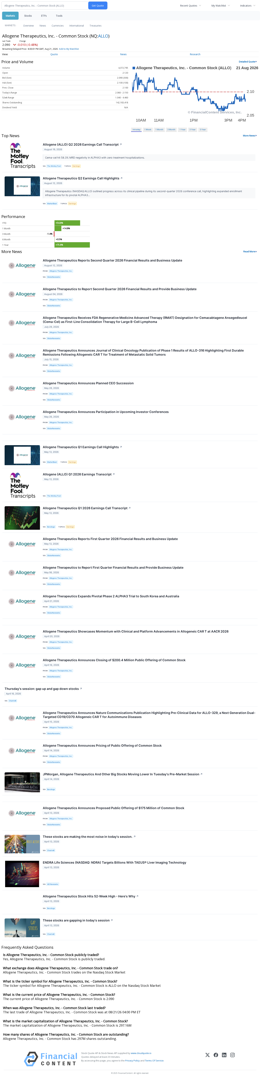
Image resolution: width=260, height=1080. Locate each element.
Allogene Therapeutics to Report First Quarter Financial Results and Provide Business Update (113, 567)
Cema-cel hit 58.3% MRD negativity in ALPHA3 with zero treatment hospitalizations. (95, 157)
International (76, 25)
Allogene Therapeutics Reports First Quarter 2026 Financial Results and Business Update (110, 539)
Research (195, 54)
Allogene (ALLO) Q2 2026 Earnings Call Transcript (82, 144)
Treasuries (95, 25)
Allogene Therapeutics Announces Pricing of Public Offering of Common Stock (102, 745)
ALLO (103, 36)
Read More (249, 251)
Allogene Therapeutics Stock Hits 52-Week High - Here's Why (91, 896)
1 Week (147, 129)
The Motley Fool (54, 166)
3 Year (193, 129)
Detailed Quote (247, 61)
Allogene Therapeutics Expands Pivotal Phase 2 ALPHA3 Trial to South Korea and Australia (111, 596)
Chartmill (12, 701)
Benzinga (51, 527)
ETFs (44, 15)
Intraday (136, 129)
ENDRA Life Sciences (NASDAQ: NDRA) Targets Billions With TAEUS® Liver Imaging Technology (114, 862)
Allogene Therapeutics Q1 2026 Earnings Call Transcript (87, 508)
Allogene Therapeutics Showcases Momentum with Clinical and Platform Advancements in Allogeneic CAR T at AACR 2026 (136, 631)
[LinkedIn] (224, 1059)
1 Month (159, 129)
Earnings (76, 166)
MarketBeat (52, 204)
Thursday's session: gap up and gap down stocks (43, 689)
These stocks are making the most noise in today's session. (89, 836)
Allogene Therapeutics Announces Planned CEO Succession (88, 383)
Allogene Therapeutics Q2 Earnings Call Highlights (83, 178)
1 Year (183, 129)
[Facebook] (215, 1059)
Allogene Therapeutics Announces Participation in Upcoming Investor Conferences (106, 412)
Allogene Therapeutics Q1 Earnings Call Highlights (82, 447)
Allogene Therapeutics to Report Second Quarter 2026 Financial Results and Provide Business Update (120, 289)
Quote (54, 54)
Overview (28, 25)
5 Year (203, 129)
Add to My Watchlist (69, 48)
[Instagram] (232, 1059)
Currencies (58, 25)
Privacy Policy (132, 1060)
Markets (10, 15)
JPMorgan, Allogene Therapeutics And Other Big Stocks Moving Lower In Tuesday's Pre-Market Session (123, 774)
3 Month (171, 129)
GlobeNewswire (53, 277)
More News (249, 135)
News (42, 25)
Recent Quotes (188, 5)
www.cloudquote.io (141, 1053)
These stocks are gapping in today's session (78, 920)
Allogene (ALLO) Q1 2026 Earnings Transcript (79, 474)
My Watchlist (218, 5)
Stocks (28, 15)
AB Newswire (52, 884)
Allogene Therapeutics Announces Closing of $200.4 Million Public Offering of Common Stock (114, 660)
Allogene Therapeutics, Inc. (61, 271)
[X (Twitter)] (207, 1059)
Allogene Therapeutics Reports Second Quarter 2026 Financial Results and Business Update (112, 260)
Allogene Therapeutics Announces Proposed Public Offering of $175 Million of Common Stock (113, 808)
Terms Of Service (154, 1060)
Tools (59, 15)
